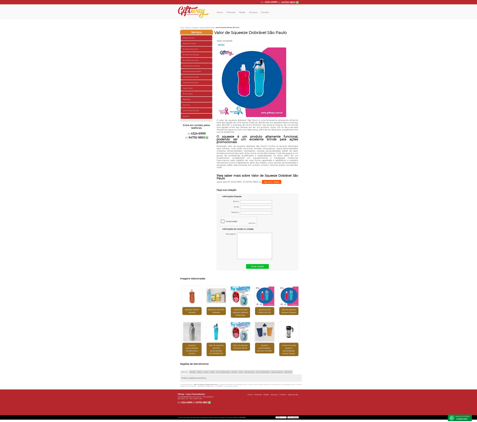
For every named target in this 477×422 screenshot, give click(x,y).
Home (220, 12)
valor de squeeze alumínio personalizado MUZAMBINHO (216, 349)
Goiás (212, 372)
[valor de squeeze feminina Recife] (240, 332)
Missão (242, 12)
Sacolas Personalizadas (191, 110)
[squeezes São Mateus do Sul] (264, 296)
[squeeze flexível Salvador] (192, 296)
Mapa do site (293, 395)
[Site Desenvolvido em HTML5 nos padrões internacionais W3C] (281, 417)
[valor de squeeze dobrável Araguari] (289, 296)
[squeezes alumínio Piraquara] (216, 296)
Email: (237, 207)
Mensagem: (231, 234)
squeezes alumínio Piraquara (216, 311)
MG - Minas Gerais (222, 372)
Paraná (234, 372)
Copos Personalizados (190, 83)
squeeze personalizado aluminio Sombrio (264, 348)
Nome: (236, 201)
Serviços (253, 12)
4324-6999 (270, 2)
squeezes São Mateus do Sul (264, 311)
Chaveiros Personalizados (192, 71)
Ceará (206, 372)
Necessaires (187, 99)
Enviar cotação (257, 266)
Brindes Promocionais (190, 60)
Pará (240, 372)
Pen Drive (186, 105)
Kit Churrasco (188, 94)
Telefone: (235, 212)
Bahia (200, 372)
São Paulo (288, 372)
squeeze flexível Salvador (192, 311)
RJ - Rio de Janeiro (262, 372)
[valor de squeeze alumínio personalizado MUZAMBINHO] (216, 332)
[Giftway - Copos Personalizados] (192, 9)
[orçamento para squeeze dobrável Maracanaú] (240, 296)
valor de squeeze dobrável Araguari (288, 311)
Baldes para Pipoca (189, 43)
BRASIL (193, 372)
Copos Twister (188, 88)
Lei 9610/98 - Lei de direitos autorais (227, 386)
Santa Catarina (277, 372)
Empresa (230, 12)
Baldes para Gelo (189, 38)
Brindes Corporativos (190, 49)
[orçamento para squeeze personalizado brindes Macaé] (289, 332)
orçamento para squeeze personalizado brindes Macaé (289, 349)
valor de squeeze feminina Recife (240, 346)
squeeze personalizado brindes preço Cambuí (192, 349)
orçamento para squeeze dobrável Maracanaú (240, 312)
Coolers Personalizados (191, 77)
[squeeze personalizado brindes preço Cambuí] (192, 332)
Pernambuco (249, 372)
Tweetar (221, 44)
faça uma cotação (271, 182)
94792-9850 (289, 2)
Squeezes (186, 116)
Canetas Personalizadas (191, 66)
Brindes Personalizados (191, 55)
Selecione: (184, 372)
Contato (265, 12)
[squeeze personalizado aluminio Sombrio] (264, 332)
